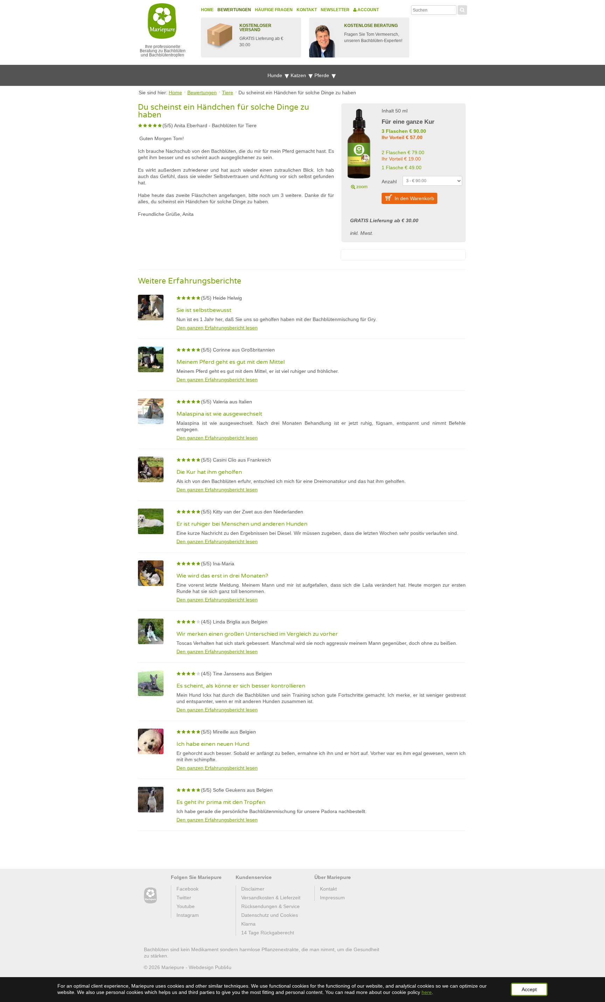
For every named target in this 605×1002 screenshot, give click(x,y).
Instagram (187, 915)
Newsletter (335, 9)
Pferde (322, 75)
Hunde (275, 75)
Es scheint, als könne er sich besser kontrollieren (240, 685)
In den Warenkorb (414, 198)
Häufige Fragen (274, 9)
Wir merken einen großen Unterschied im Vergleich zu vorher (257, 634)
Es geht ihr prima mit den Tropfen (220, 802)
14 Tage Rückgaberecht (267, 932)
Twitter (183, 897)
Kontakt (307, 9)
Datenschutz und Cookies (269, 915)
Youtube (185, 906)
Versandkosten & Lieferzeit (270, 897)
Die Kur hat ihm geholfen (209, 472)
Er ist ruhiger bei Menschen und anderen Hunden (241, 523)
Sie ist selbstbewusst (203, 310)
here (427, 992)
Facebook (187, 889)
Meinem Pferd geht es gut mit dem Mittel (230, 362)
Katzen (299, 75)
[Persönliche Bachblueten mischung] (359, 148)
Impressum (332, 897)
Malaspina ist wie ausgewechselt (219, 413)
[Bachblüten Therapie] (150, 896)
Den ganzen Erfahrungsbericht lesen (217, 327)
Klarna (248, 924)
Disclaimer (252, 889)
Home (207, 9)
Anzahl (389, 181)
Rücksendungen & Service (270, 906)
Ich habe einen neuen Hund (212, 744)
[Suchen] (462, 9)
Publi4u (223, 967)
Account (367, 9)
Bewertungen (234, 9)
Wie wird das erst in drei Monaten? (222, 575)
